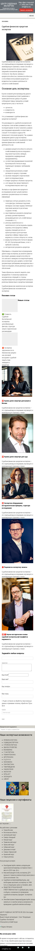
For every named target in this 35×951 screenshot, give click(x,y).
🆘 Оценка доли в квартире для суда (15, 457)
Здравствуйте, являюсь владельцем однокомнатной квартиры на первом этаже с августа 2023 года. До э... (18, 867)
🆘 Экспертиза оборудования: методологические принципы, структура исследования (16, 505)
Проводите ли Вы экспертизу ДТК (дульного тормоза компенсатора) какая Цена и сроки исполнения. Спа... (19, 875)
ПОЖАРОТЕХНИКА (10, 755)
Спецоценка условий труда (9, 922)
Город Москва (8, 830)
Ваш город (5, 694)
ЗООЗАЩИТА (8, 777)
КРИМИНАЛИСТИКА (10, 740)
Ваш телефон (6, 686)
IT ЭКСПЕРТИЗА (9, 752)
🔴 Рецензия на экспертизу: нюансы (14, 567)
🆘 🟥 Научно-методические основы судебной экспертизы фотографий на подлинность (15, 636)
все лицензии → (5, 823)
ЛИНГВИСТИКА (9, 764)
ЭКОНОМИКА (5, 21)
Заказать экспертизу (26, 10)
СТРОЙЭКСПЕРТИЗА (10, 745)
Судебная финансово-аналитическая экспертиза (17, 286)
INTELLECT (7, 774)
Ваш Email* (5, 675)
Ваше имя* (5, 679)
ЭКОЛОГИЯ (7, 772)
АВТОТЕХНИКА (8, 757)
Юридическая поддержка (8, 727)
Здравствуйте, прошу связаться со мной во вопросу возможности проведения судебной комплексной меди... (19, 902)
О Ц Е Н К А (7, 759)
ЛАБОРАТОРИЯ (8, 769)
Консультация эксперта (7, 861)
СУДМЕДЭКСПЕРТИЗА (11, 742)
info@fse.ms (26, 7)
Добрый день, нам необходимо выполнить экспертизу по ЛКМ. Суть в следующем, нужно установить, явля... (18, 882)
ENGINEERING (8, 750)
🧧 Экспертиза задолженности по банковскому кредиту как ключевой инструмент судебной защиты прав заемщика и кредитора (9, 356)
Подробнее (3, 946)
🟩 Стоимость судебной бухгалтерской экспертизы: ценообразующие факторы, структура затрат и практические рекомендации (9, 322)
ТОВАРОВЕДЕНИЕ (9, 767)
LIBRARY (6, 779)
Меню (31, 16)
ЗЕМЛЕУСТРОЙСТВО (10, 747)
